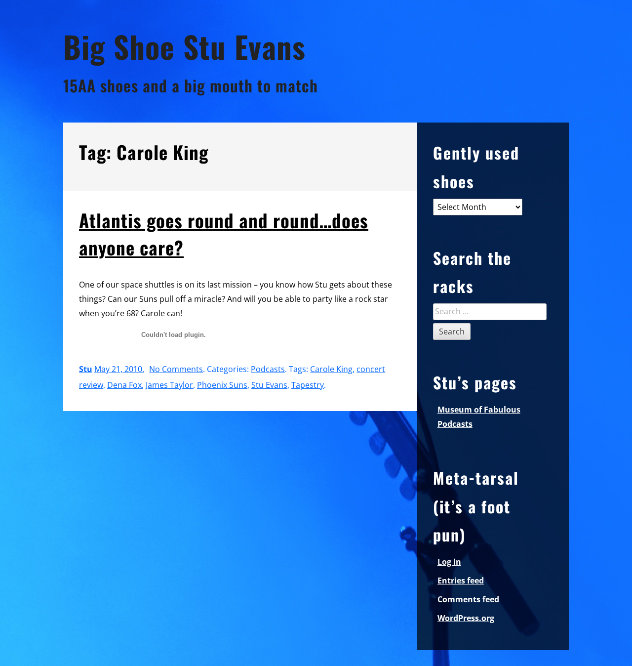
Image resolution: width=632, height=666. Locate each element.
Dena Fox (124, 384)
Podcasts (268, 369)
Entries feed (460, 580)
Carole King (331, 369)
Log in (449, 561)
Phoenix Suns (222, 384)
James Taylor (169, 384)
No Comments (176, 369)
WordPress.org (465, 618)
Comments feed (468, 599)
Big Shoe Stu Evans (184, 46)
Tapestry (307, 384)
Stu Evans (269, 384)
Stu (85, 369)
